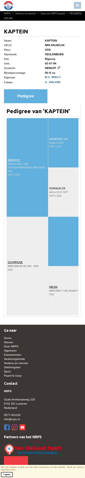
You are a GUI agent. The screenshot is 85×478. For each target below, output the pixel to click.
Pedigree (25, 96)
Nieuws (8, 342)
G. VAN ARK (53, 82)
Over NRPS (11, 346)
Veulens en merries (24, 13)
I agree (6, 474)
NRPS (7, 13)
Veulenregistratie (14, 358)
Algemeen (10, 350)
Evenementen (12, 354)
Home (7, 338)
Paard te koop (13, 375)
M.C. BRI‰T (53, 77)
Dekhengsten (12, 367)
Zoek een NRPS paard (51, 13)
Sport (7, 371)
